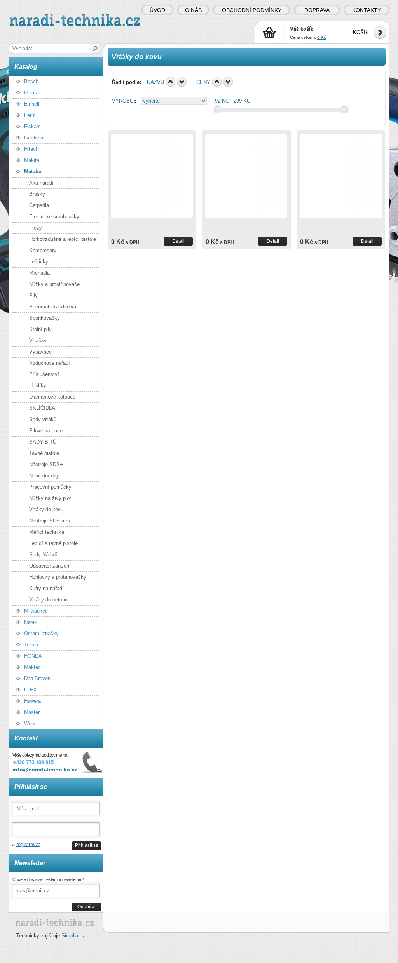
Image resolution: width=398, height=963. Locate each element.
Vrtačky (38, 340)
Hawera (32, 701)
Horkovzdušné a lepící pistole (62, 239)
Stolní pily (40, 329)
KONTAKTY (366, 10)
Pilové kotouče (46, 431)
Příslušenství (44, 374)
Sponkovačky (44, 318)
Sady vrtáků (42, 419)
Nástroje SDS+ (46, 464)
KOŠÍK (361, 32)
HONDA (33, 656)
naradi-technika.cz (30, 17)
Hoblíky (37, 385)
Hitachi (32, 149)
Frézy (35, 228)
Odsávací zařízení (50, 566)
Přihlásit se (86, 845)
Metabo (33, 171)
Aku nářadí (41, 183)
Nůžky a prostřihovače (54, 284)
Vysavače (40, 352)
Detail (178, 241)
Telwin (31, 645)
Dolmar (32, 93)
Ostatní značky (41, 633)
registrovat (28, 844)
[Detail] (152, 176)
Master (32, 712)
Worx (30, 723)
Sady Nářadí (43, 554)
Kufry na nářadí (46, 588)
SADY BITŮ (42, 442)
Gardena (33, 138)
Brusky (37, 194)
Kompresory (42, 250)
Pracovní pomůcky (50, 487)
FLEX (30, 690)
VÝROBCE (124, 101)
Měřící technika (46, 532)
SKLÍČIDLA (42, 408)
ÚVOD (157, 10)
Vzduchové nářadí (49, 363)
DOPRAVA (317, 10)
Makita (31, 160)
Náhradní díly (44, 476)
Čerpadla (39, 205)
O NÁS (193, 10)
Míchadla (39, 273)
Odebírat (86, 906)
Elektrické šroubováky (54, 216)
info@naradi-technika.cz (44, 769)
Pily (33, 295)
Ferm (30, 115)
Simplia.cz (73, 936)
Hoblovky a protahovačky (57, 577)
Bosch (31, 81)
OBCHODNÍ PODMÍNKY (251, 10)
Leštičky (38, 262)
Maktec (32, 667)
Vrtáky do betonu (48, 600)
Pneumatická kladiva (52, 307)
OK (95, 48)
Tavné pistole (44, 453)
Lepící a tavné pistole (53, 543)
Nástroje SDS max (50, 521)
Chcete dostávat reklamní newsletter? (48, 879)
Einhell (31, 104)
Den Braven (37, 678)
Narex (30, 622)
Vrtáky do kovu (46, 509)
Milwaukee (36, 611)
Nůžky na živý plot (50, 498)
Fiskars (32, 126)
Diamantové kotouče (52, 397)
